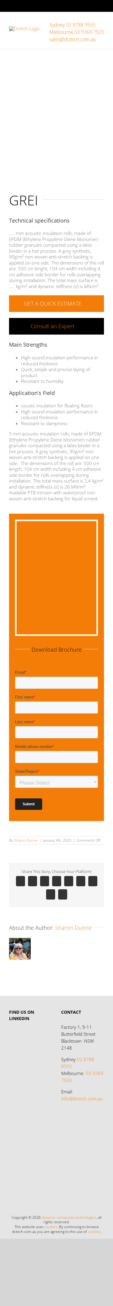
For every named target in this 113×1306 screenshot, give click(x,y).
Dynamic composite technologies (69, 1217)
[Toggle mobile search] (90, 21)
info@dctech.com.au (82, 1099)
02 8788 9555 (77, 1062)
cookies (51, 1226)
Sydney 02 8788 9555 (72, 24)
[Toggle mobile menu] (101, 21)
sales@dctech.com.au (72, 39)
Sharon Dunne (26, 840)
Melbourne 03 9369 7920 (76, 32)
